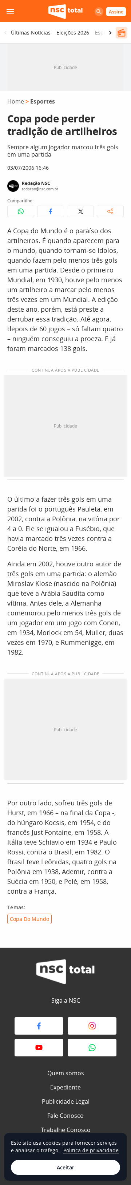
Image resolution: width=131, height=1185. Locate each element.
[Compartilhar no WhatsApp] (20, 211)
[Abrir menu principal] (10, 12)
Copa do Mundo (29, 918)
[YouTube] (39, 1047)
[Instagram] (92, 1026)
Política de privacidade (91, 1150)
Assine (116, 11)
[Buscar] (99, 11)
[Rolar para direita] (110, 33)
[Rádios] (121, 33)
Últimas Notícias (31, 32)
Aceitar (65, 1167)
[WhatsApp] (92, 1047)
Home (15, 101)
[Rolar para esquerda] (5, 33)
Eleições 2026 (72, 32)
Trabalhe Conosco (66, 1130)
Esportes (42, 101)
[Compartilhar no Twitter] (80, 211)
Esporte (104, 32)
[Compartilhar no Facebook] (50, 211)
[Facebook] (39, 1026)
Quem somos (65, 1073)
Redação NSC (36, 183)
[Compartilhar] (110, 211)
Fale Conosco (65, 1116)
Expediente (65, 1087)
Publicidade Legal (66, 1101)
